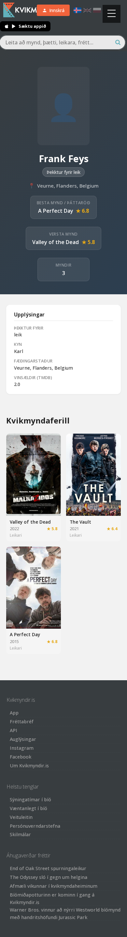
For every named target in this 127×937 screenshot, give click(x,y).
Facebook (20, 757)
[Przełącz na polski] (97, 10)
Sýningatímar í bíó (30, 799)
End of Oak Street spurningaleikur (48, 868)
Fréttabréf (22, 721)
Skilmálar (20, 834)
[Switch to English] (87, 10)
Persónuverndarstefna (35, 826)
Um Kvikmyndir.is (29, 765)
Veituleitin (21, 817)
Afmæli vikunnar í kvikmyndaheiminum (53, 886)
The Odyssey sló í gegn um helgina (48, 877)
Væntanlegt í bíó (28, 808)
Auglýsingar (23, 739)
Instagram (22, 748)
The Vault (80, 522)
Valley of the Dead (55, 242)
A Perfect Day (55, 210)
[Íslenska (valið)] (77, 10)
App (14, 713)
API (13, 730)
